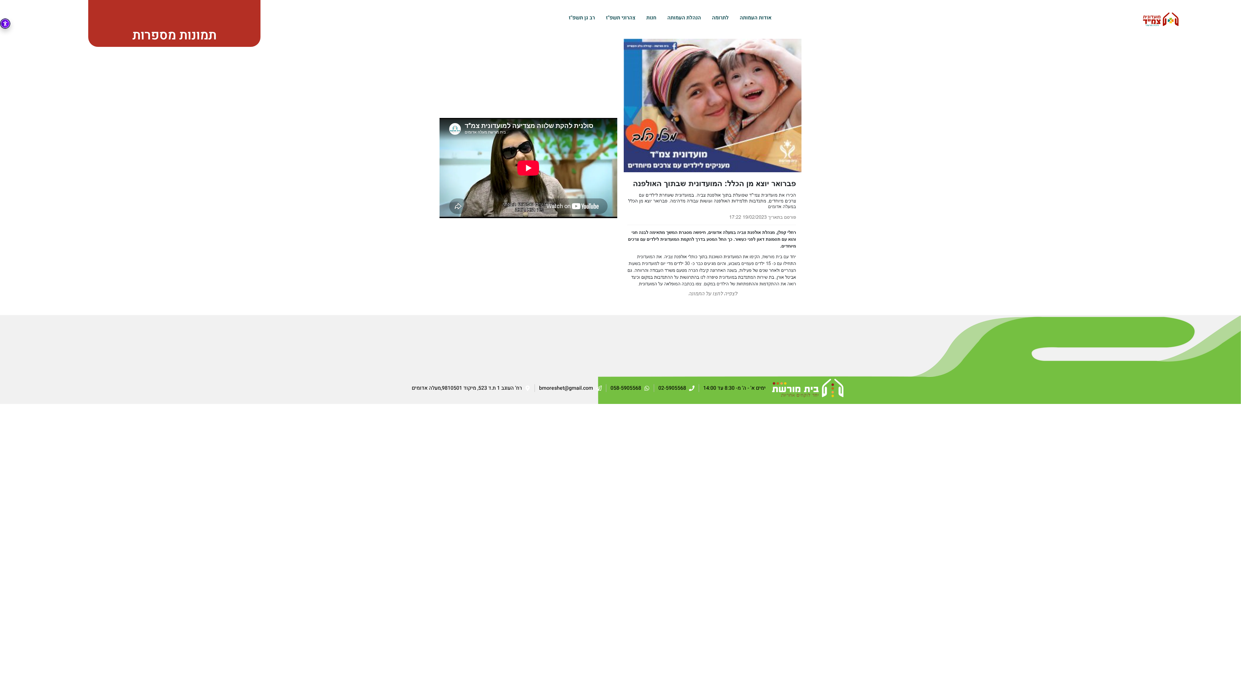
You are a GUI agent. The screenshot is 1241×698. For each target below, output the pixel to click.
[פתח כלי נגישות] (5, 23)
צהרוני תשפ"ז (620, 18)
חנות (651, 18)
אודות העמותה (756, 18)
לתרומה (720, 18)
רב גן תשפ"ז (582, 18)
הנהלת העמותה (684, 18)
